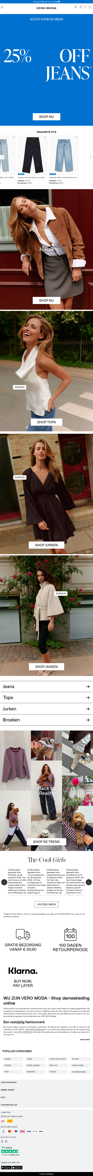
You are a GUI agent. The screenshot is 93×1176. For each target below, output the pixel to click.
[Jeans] (46, 70)
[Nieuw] (46, 249)
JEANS (29, 1059)
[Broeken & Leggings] (46, 722)
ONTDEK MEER (46, 904)
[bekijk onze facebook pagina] (2, 1142)
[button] (15, 155)
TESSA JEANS (77, 1065)
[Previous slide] (2, 157)
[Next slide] (91, 157)
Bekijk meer (85, 1039)
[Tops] (46, 401)
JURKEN (7, 1065)
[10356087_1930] (46, 464)
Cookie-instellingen (46, 1174)
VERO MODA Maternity (34, 1029)
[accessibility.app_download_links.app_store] (17, 1169)
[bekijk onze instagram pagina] (6, 1142)
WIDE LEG (53, 1065)
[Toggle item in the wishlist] (27, 137)
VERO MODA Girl (25, 1032)
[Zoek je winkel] (76, 8)
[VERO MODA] (46, 9)
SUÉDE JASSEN (33, 1065)
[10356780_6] (46, 341)
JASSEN (7, 1059)
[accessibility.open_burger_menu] (2, 7)
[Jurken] (46, 524)
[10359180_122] (46, 585)
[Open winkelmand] (90, 7)
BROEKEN (31, 1072)
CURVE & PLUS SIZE (57, 1059)
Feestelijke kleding (79, 1072)
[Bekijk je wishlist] (85, 8)
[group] (15, 159)
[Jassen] (46, 646)
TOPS (6, 1072)
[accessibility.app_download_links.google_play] (6, 1169)
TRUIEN (52, 1072)
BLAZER (75, 1059)
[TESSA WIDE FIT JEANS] (46, 791)
